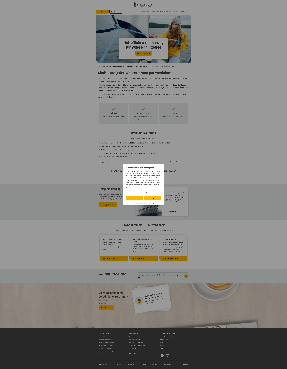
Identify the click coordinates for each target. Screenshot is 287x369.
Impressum (136, 203)
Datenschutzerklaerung (147, 203)
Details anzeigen (143, 192)
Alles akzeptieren (152, 198)
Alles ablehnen (134, 198)
